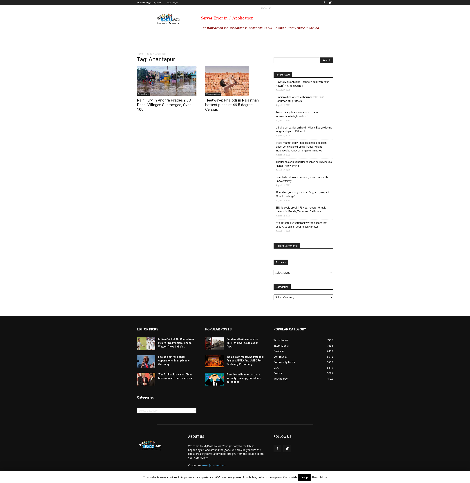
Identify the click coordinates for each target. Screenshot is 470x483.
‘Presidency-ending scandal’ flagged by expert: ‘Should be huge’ (302, 194)
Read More (319, 477)
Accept (304, 477)
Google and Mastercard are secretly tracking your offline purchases (244, 378)
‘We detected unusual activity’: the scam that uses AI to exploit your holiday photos (301, 224)
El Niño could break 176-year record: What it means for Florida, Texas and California (301, 209)
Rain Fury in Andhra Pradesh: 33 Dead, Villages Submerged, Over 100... (164, 105)
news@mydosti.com (214, 465)
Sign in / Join (173, 2)
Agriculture (143, 94)
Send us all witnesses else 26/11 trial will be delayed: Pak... (242, 343)
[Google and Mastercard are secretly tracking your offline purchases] (214, 379)
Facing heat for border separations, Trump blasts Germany (174, 360)
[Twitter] (330, 2)
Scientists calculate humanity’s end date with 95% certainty (302, 179)
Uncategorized (213, 94)
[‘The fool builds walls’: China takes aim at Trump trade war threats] (146, 379)
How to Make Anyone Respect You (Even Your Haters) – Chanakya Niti (302, 83)
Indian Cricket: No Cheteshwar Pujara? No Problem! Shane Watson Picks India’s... (176, 343)
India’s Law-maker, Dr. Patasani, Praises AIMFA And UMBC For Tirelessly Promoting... (245, 360)
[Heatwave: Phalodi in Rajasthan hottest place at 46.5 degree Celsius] (235, 81)
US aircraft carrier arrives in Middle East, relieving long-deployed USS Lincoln (304, 129)
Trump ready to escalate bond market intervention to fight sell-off (297, 114)
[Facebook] (324, 2)
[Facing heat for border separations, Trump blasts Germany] (146, 361)
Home (140, 53)
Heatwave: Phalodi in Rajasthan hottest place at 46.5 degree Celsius (232, 105)
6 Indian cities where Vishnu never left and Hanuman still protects (300, 99)
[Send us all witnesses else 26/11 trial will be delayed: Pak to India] (214, 343)
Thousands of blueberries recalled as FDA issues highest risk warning (304, 163)
